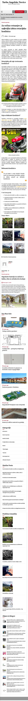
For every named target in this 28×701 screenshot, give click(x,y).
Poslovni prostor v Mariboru (10, 387)
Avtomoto (5, 431)
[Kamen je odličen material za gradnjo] (14, 413)
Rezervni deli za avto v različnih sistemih (15, 619)
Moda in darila (6, 438)
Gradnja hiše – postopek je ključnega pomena (13, 349)
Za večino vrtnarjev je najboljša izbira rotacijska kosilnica (14, 28)
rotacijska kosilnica (20, 186)
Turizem (4, 452)
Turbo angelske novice (14, 2)
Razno (4, 445)
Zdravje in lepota (6, 459)
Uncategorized (6, 456)
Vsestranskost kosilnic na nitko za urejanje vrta (15, 195)
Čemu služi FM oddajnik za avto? (13, 625)
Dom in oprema (5, 22)
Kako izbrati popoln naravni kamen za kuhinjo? (13, 499)
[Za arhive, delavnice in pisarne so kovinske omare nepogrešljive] (14, 359)
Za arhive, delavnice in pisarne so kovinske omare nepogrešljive (12, 368)
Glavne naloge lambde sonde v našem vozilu (16, 689)
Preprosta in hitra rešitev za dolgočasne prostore (14, 508)
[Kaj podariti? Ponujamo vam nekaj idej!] (14, 396)
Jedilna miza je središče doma (9, 496)
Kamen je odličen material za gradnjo (13, 422)
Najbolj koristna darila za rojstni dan (14, 651)
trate (7, 110)
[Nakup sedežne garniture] (14, 322)
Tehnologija (5, 449)
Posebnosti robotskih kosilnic (11, 201)
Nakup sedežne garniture (9, 331)
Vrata (8, 663)
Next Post (4, 270)
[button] (13, 11)
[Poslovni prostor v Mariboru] (14, 378)
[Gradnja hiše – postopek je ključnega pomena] (14, 340)
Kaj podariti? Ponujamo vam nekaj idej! (13, 404)
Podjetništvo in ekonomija (8, 442)
